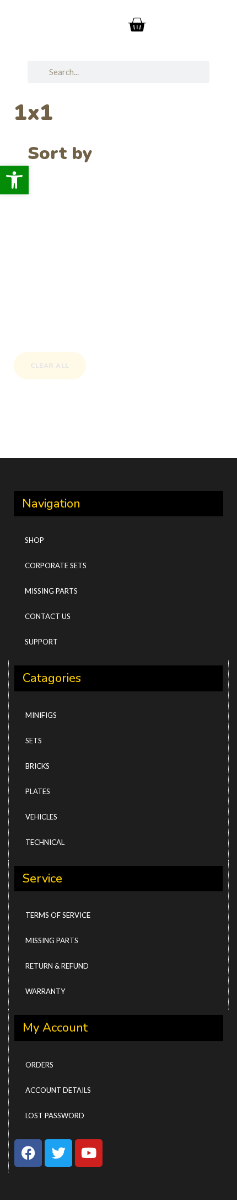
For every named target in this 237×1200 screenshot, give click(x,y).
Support (41, 641)
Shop (34, 540)
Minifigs (41, 715)
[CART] (137, 24)
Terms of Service (57, 915)
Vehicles (41, 816)
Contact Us (48, 616)
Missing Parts (51, 590)
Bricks (37, 766)
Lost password (54, 1115)
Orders (39, 1064)
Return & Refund (57, 965)
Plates (37, 791)
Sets (33, 740)
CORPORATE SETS (56, 565)
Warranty (45, 991)
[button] (14, 180)
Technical (44, 842)
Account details (58, 1090)
